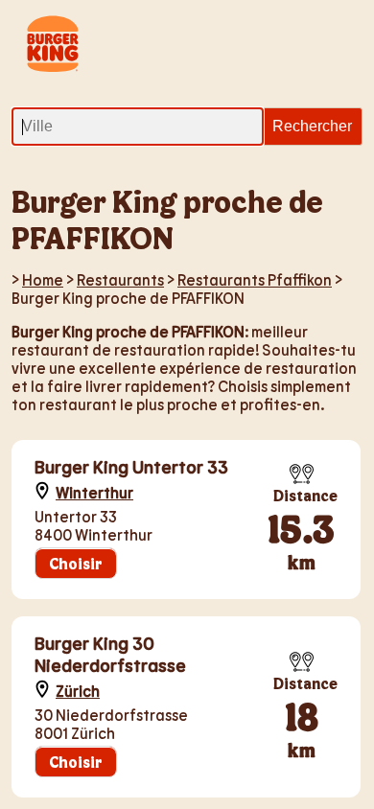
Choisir (76, 563)
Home (42, 279)
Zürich (78, 691)
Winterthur (94, 492)
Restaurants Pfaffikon (254, 279)
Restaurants (120, 279)
